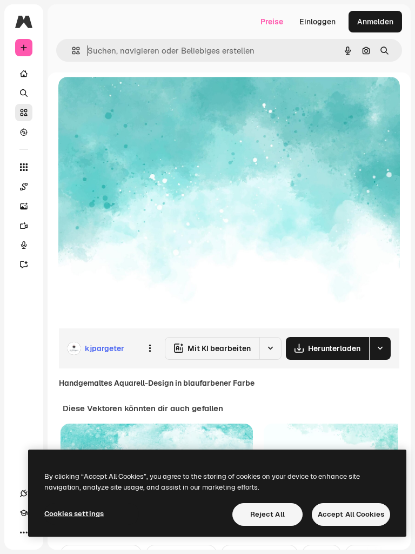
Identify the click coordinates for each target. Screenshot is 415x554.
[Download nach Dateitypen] (380, 348)
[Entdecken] (23, 132)
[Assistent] (23, 264)
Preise (271, 22)
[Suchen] (23, 93)
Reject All (267, 514)
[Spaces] (23, 186)
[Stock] (23, 112)
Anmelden (375, 22)
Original (127, 97)
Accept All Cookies (351, 514)
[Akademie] (23, 513)
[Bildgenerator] (23, 206)
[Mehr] (23, 532)
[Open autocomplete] (71, 51)
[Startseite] (23, 73)
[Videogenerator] (23, 225)
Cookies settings (74, 513)
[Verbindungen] (23, 493)
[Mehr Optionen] (149, 348)
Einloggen (317, 22)
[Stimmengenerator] (23, 245)
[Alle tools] (23, 167)
